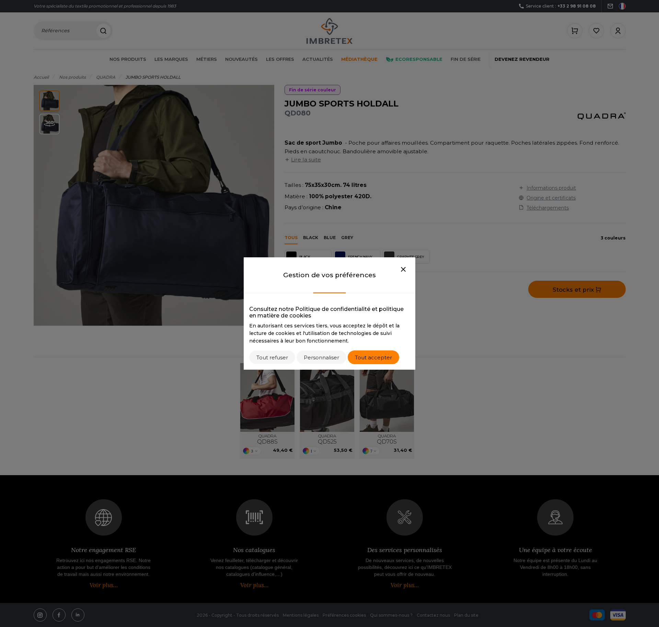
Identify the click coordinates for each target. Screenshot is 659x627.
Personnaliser (321, 357)
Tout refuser (272, 357)
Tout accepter (373, 357)
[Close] (403, 270)
